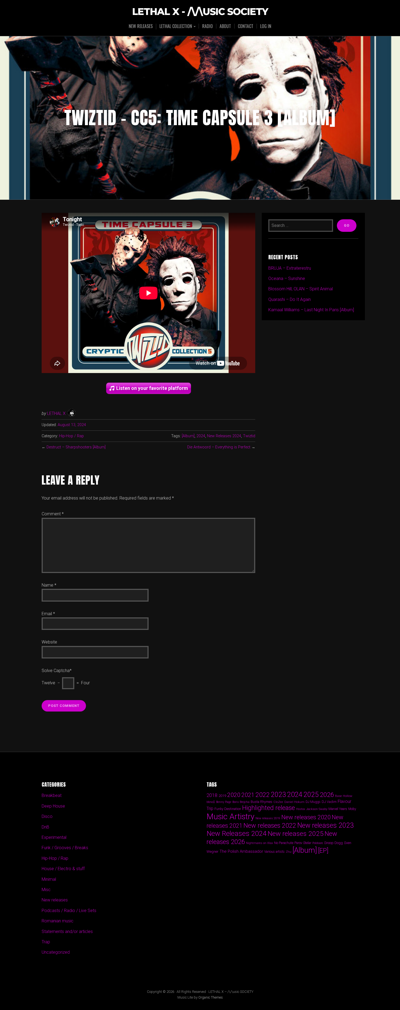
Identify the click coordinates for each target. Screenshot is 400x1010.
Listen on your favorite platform (152, 388)
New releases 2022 (270, 825)
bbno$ (211, 802)
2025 (311, 795)
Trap (46, 941)
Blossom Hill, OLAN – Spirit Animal (300, 288)
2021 (247, 795)
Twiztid (249, 436)
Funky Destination (227, 809)
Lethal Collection (175, 26)
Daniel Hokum (294, 802)
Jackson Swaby (316, 809)
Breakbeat (51, 795)
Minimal (49, 879)
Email (48, 613)
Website (49, 642)
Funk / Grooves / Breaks (65, 847)
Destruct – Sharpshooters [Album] (76, 447)
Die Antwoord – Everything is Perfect (218, 447)
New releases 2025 (295, 833)
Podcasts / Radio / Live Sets (69, 910)
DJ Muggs (313, 802)
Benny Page (223, 802)
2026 (327, 795)
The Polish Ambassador (241, 851)
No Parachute (283, 843)
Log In (265, 26)
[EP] (323, 850)
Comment (53, 513)
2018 (212, 795)
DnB (45, 827)
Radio (207, 26)
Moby (352, 809)
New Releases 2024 (224, 436)
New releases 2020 (306, 817)
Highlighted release (268, 808)
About (225, 26)
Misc (46, 889)
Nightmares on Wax (259, 843)
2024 (200, 436)
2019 (222, 795)
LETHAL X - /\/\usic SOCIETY (200, 12)
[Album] (188, 436)
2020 (233, 794)
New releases (141, 26)
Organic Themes (210, 997)
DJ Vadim (329, 802)
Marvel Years (337, 809)
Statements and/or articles (67, 931)
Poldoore (317, 843)
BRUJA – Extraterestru (289, 268)
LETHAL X (56, 413)
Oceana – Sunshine (286, 278)
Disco (47, 816)
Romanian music (57, 920)
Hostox (300, 809)
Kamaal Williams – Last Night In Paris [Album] (311, 309)
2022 (263, 795)
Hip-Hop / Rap (71, 436)
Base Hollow (343, 796)
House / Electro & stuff (63, 868)
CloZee (278, 802)
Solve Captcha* (57, 670)
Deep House (53, 806)
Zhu (288, 852)
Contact (245, 26)
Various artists (274, 852)
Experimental (54, 837)
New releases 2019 (268, 818)
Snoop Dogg (333, 843)
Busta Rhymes (261, 802)
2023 (278, 795)
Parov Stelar (302, 843)
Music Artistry (230, 816)
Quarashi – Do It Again (289, 299)
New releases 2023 (325, 825)
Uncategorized (56, 952)
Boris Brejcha (241, 802)
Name (49, 585)
